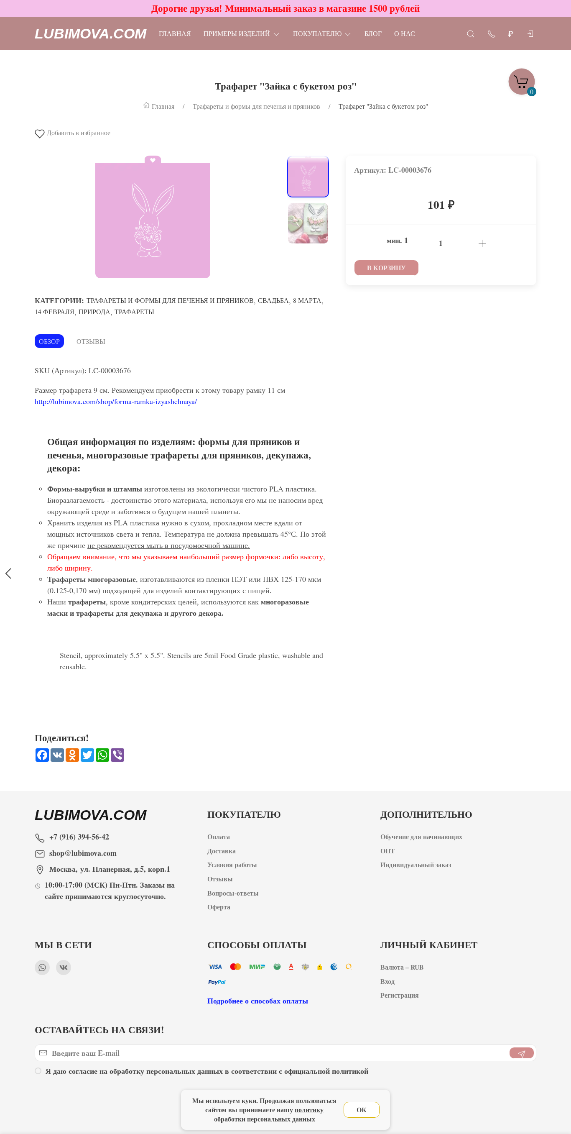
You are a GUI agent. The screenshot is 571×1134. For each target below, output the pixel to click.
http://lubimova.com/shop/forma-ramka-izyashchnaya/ (116, 401)
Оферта (218, 906)
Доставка (221, 850)
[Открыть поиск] (470, 33)
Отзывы (90, 341)
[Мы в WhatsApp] (42, 967)
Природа (94, 311)
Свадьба (273, 300)
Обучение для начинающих (422, 836)
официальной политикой (326, 1070)
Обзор (49, 341)
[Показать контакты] (491, 33)
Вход (387, 981)
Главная (175, 33)
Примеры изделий (237, 33)
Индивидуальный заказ (415, 864)
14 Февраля (54, 311)
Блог (373, 33)
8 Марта (307, 300)
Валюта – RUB (402, 967)
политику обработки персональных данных (269, 1114)
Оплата (218, 836)
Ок (362, 1109)
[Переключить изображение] (308, 176)
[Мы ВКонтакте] (63, 967)
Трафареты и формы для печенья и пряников (170, 300)
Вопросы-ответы (233, 892)
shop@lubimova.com (83, 852)
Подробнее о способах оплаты (257, 1000)
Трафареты (134, 311)
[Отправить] (521, 1053)
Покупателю (317, 33)
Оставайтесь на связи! (99, 1030)
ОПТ (388, 850)
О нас (404, 33)
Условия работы (232, 864)
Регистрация (399, 995)
